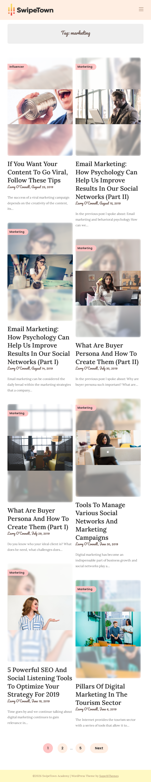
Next (99, 748)
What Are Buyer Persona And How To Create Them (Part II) (107, 353)
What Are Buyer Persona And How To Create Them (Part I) (38, 518)
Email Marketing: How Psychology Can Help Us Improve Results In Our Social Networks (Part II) (107, 180)
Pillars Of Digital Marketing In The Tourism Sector (101, 694)
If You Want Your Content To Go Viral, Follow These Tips (37, 172)
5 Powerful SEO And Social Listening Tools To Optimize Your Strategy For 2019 (39, 682)
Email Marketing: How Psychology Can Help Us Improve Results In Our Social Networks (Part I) (38, 345)
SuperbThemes (109, 776)
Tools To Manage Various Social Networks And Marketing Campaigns (100, 521)
